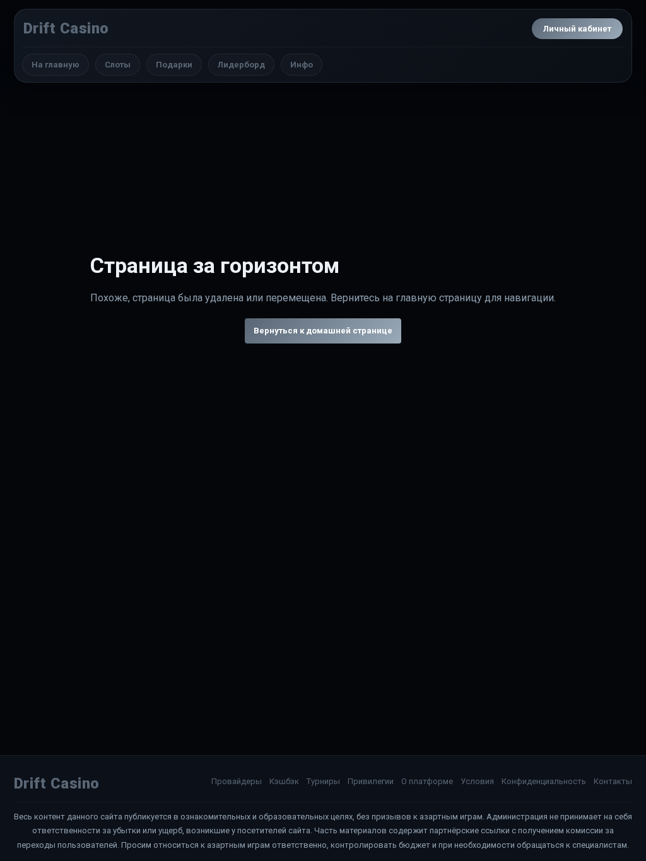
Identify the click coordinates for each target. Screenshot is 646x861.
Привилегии (371, 781)
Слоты (118, 64)
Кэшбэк (284, 781)
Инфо (301, 64)
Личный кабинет (577, 28)
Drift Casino (66, 28)
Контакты (613, 781)
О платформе (427, 781)
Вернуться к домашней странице (323, 330)
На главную (55, 64)
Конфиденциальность (544, 781)
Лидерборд (241, 64)
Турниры (323, 781)
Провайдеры (236, 781)
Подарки (174, 64)
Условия (477, 781)
